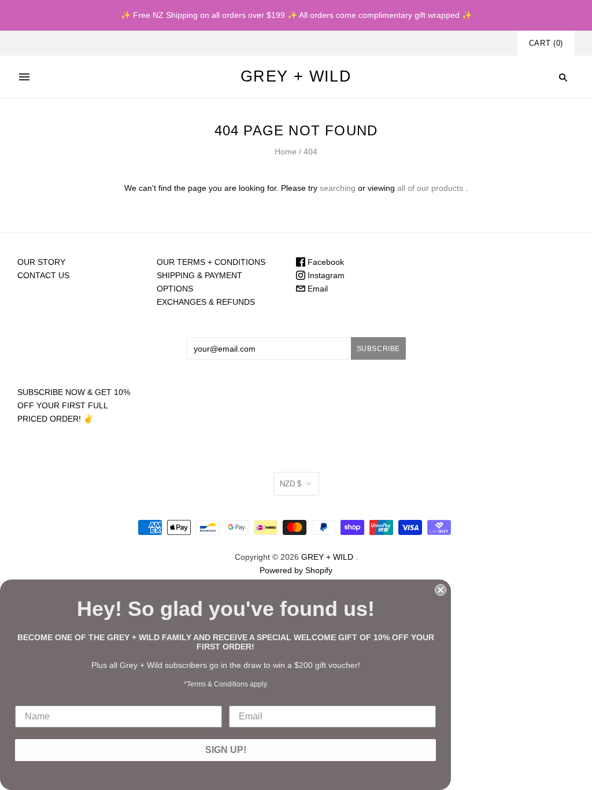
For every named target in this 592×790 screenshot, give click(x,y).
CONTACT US (43, 275)
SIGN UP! (225, 750)
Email (316, 288)
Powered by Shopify (296, 570)
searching (338, 188)
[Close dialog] (440, 590)
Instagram (325, 275)
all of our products (430, 188)
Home (286, 151)
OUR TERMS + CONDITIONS (211, 262)
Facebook (324, 262)
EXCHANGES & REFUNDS (206, 302)
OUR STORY (41, 262)
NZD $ (290, 483)
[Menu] (24, 77)
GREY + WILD (327, 557)
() (546, 43)
